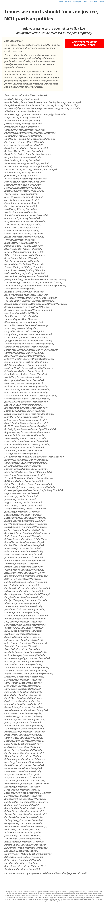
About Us (68, 2)
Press (85, 2)
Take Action (93, 2)
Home (61, 2)
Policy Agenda (77, 2)
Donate (101, 2)
